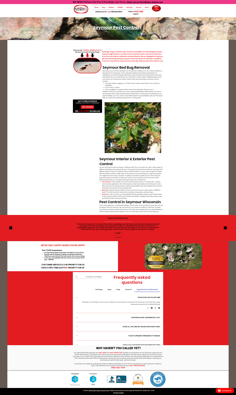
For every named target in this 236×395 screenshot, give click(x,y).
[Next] (225, 228)
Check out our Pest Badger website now (145, 2)
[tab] (147, 289)
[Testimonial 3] (116, 237)
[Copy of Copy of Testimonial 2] (121, 237)
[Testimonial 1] (114, 237)
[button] (103, 7)
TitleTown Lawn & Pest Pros (98, 390)
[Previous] (10, 228)
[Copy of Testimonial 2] (119, 237)
